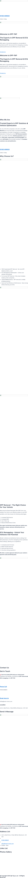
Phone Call (3, 686)
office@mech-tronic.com (7, 843)
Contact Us (3, 52)
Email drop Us (4, 698)
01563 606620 (5, 16)
